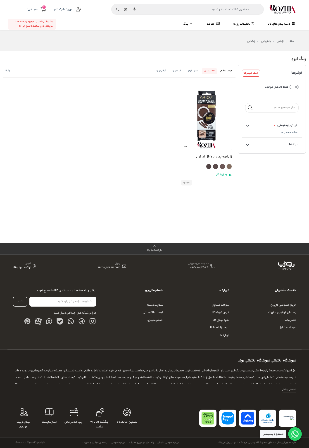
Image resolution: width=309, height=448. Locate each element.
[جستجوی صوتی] (134, 9)
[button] (186, 146)
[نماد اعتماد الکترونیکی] (287, 418)
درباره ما (224, 335)
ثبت (20, 301)
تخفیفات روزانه (241, 24)
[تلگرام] (81, 321)
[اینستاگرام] (92, 321)
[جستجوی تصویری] (125, 9)
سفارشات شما (155, 305)
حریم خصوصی (118, 443)
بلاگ (186, 24)
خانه (292, 41)
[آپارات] (38, 321)
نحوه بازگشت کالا (219, 327)
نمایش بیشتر (289, 389)
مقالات (211, 24)
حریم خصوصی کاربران (283, 305)
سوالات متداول (287, 327)
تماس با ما (290, 320)
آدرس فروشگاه (220, 312)
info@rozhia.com (109, 268)
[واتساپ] (70, 321)
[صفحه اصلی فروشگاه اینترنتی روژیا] (286, 266)
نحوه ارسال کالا (221, 320)
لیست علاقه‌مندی (153, 312)
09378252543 (199, 268)
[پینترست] (27, 321)
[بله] (60, 321)
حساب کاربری (155, 320)
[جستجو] (117, 9)
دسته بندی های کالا (279, 24)
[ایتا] (49, 321)
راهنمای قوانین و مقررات (282, 312)
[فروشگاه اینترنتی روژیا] (282, 9)
